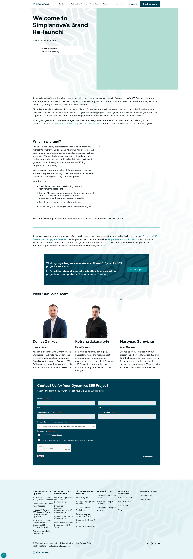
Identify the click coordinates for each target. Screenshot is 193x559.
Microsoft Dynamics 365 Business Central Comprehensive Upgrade (42, 513)
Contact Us (123, 505)
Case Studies (145, 499)
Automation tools (105, 491)
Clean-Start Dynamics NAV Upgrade (43, 504)
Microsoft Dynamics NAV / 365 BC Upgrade (43, 498)
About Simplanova (126, 497)
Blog (120, 509)
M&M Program (82, 497)
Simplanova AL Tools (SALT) (106, 496)
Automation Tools (78, 4)
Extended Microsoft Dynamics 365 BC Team (63, 524)
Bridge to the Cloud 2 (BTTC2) (85, 521)
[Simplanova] (41, 2)
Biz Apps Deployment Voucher (85, 502)
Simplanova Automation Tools (122, 239)
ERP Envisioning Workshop (83, 508)
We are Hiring (108, 4)
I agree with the (51, 435)
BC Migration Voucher (86, 526)
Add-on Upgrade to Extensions (41, 532)
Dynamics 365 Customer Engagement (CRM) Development (63, 509)
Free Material (146, 495)
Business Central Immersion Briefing (84, 515)
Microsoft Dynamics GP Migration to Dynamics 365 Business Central (42, 523)
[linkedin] (152, 544)
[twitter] (155, 544)
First (38, 408)
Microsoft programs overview (85, 492)
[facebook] (148, 544)
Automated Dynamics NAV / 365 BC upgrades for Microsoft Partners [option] (62, 426)
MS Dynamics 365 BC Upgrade (42, 492)
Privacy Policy (57, 435)
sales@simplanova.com (59, 546)
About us (119, 4)
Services (62, 4)
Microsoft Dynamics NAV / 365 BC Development (63, 499)
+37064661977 (39, 546)
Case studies (95, 4)
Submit (40, 456)
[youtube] (159, 544)
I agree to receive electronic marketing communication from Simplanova (67, 440)
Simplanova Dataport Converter (106, 508)
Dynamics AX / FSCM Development (63, 517)
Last (99, 408)
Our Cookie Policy (84, 543)
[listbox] (66, 426)
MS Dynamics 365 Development (62, 492)
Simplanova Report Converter (105, 502)
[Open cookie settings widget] (3, 555)
